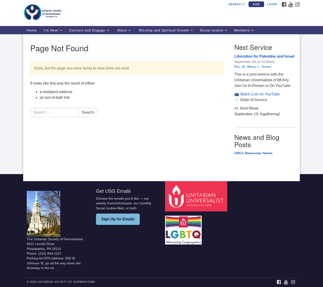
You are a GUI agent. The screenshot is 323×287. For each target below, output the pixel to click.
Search (88, 112)
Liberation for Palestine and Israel (264, 56)
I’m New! (52, 30)
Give (256, 4)
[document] (161, 104)
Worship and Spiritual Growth (164, 30)
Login (272, 4)
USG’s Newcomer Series (253, 153)
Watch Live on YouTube (260, 94)
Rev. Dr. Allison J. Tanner (252, 67)
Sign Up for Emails (118, 219)
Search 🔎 (237, 4)
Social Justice (212, 30)
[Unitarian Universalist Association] (196, 196)
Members (242, 30)
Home (32, 30)
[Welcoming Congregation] (184, 227)
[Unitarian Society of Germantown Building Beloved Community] (104, 13)
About (122, 30)
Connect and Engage (87, 30)
